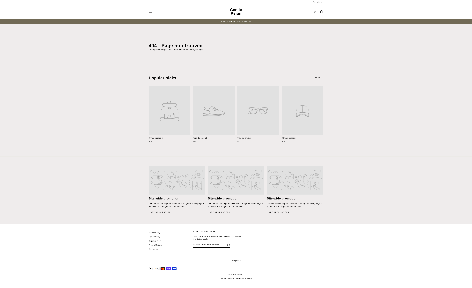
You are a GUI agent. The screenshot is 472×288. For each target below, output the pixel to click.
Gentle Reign (236, 11)
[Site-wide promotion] (177, 180)
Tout (318, 78)
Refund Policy (154, 237)
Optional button (161, 212)
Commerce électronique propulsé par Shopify (236, 278)
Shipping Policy (155, 241)
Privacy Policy (154, 233)
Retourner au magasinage (191, 49)
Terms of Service (155, 245)
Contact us (153, 249)
